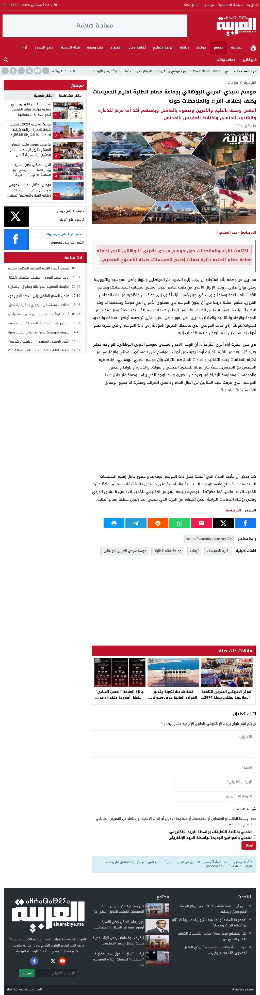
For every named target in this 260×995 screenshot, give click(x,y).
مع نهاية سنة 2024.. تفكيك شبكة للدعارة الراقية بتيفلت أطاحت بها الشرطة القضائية (30, 129)
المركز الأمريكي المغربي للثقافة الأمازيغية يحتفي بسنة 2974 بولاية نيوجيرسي (227, 697)
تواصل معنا (192, 5)
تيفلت (194, 551)
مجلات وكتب (225, 60)
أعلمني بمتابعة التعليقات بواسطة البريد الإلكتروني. (210, 832)
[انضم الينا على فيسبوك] (13, 70)
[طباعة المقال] (114, 523)
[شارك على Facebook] (245, 523)
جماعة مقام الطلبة (168, 551)
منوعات (233, 82)
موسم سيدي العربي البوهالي (125, 551)
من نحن (209, 5)
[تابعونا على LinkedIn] (45, 70)
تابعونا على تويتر (72, 219)
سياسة (236, 47)
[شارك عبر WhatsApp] (180, 523)
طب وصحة (95, 47)
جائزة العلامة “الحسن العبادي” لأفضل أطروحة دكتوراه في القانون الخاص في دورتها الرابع (120, 697)
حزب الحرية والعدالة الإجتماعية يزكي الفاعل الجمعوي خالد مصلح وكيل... (215, 950)
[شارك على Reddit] (158, 523)
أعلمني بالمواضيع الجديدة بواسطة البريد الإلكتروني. (210, 838)
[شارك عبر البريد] (201, 523)
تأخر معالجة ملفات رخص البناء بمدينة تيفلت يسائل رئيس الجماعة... (118, 940)
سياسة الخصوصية (230, 5)
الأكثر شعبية (44, 95)
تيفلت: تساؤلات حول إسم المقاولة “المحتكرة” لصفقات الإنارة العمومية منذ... (118, 959)
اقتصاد (116, 47)
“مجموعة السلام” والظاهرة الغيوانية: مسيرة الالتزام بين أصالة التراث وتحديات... (209, 922)
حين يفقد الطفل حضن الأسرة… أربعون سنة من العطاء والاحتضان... (119, 924)
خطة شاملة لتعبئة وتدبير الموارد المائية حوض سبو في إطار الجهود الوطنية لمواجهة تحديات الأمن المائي (173, 700)
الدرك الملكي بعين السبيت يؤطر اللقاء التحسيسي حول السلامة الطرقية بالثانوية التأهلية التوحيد (31, 173)
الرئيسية (253, 48)
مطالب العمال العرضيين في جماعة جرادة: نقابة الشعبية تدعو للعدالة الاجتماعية (31, 109)
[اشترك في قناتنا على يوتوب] (37, 70)
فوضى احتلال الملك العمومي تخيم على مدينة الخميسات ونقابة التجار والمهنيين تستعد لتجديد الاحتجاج (29, 193)
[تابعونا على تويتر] (29, 70)
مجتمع (218, 47)
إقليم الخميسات (218, 551)
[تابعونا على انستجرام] (21, 70)
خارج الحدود (44, 47)
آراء (24, 47)
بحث (6, 60)
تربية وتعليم (162, 47)
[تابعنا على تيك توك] (5, 70)
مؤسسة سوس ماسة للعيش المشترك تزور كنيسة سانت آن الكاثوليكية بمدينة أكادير (30, 149)
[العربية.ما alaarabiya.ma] (222, 26)
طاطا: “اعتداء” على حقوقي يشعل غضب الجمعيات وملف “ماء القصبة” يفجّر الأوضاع (178, 71)
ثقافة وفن (137, 47)
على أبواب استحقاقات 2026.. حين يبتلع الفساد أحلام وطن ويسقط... (213, 909)
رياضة (184, 47)
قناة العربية (70, 47)
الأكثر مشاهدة (71, 95)
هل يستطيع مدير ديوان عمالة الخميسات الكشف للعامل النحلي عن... (212, 936)
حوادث (201, 47)
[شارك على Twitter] (223, 523)
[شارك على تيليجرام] (136, 523)
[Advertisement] (174, 433)
